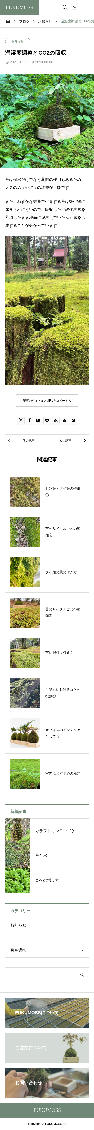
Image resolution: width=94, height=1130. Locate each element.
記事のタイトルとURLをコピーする (47, 400)
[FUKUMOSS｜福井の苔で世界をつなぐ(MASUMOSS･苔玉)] (19, 7)
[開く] (86, 7)
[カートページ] (75, 7)
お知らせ (18, 41)
